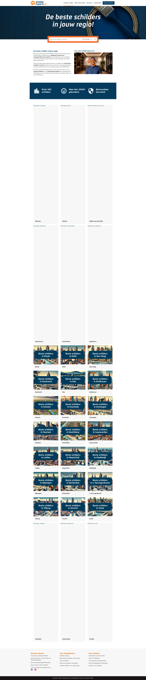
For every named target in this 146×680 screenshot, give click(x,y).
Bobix (92, 678)
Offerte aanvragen (80, 2)
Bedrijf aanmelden (109, 2)
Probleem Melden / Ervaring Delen (69, 665)
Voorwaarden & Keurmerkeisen (97, 660)
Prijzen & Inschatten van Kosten (69, 663)
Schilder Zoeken (64, 655)
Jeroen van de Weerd (84, 678)
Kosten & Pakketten (94, 658)
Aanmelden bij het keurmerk (97, 655)
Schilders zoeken (68, 2)
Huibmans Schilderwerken (43, 667)
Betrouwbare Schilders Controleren (70, 658)
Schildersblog (97, 2)
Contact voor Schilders (95, 665)
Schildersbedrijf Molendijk (42, 662)
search (95, 39)
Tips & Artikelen (64, 660)
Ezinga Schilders (43, 655)
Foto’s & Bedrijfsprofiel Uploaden (98, 663)
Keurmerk (89, 2)
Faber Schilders (43, 665)
